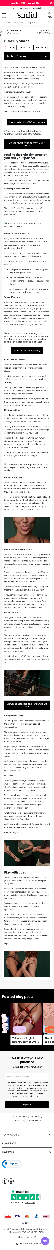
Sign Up (27, 1104)
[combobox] (24, 22)
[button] (51, 3)
